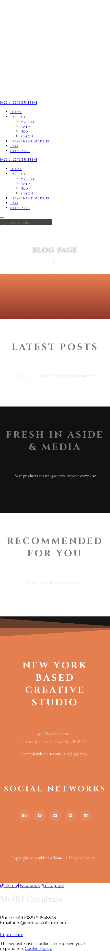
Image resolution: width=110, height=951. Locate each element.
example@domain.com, (42, 753)
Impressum (11, 934)
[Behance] (24, 815)
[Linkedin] (86, 815)
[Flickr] (55, 815)
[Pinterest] (40, 815)
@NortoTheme (50, 858)
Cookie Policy (38, 948)
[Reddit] (70, 815)
